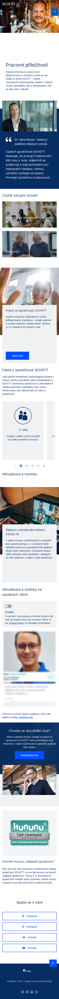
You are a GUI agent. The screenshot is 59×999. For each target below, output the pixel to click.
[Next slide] (44, 466)
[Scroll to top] (53, 963)
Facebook (31, 916)
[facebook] (22, 992)
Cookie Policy (16, 623)
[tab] (20, 465)
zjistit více (17, 355)
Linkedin (32, 937)
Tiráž (20, 981)
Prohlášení (11, 981)
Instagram (31, 926)
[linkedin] (32, 992)
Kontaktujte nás (29, 755)
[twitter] (36, 992)
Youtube (32, 947)
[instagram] (27, 992)
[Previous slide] (15, 466)
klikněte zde (26, 717)
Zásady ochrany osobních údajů (38, 981)
